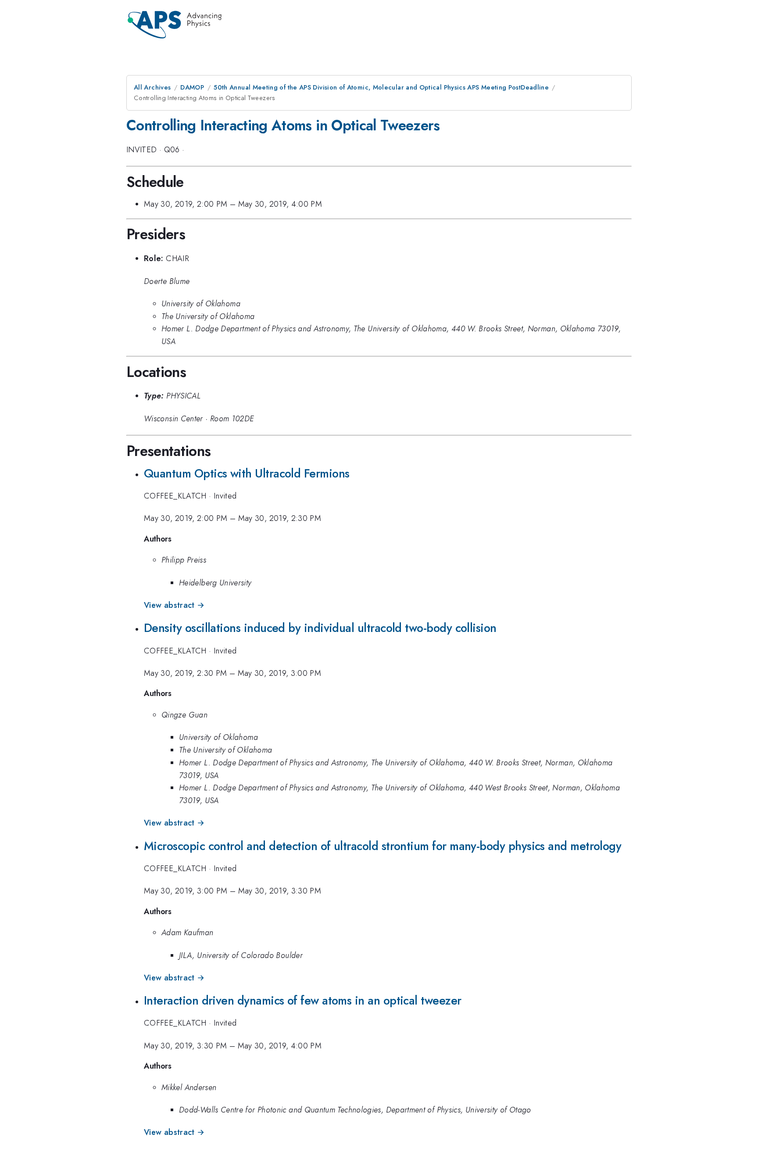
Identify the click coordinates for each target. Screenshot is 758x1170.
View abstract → (174, 605)
